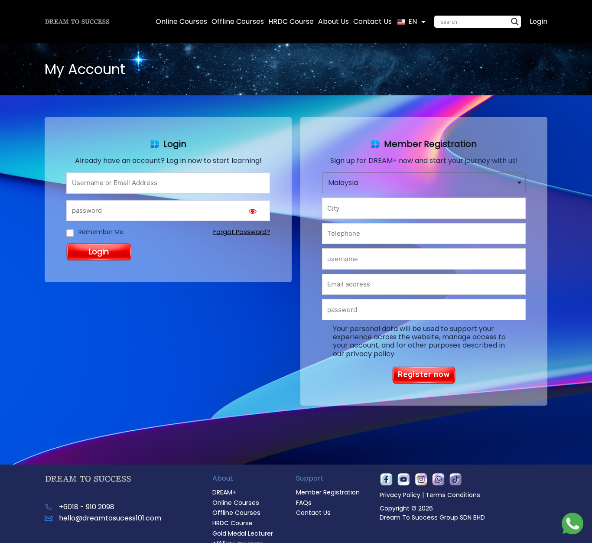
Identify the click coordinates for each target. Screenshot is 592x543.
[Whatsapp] (438, 479)
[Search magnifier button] (515, 22)
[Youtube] (403, 479)
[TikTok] (455, 479)
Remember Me (101, 232)
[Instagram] (420, 479)
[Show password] (252, 210)
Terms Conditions (453, 495)
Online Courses (181, 21)
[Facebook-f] (386, 479)
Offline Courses (237, 21)
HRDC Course (291, 21)
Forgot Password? (241, 232)
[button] (423, 375)
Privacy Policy (400, 495)
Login (538, 21)
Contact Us (372, 21)
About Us (333, 21)
